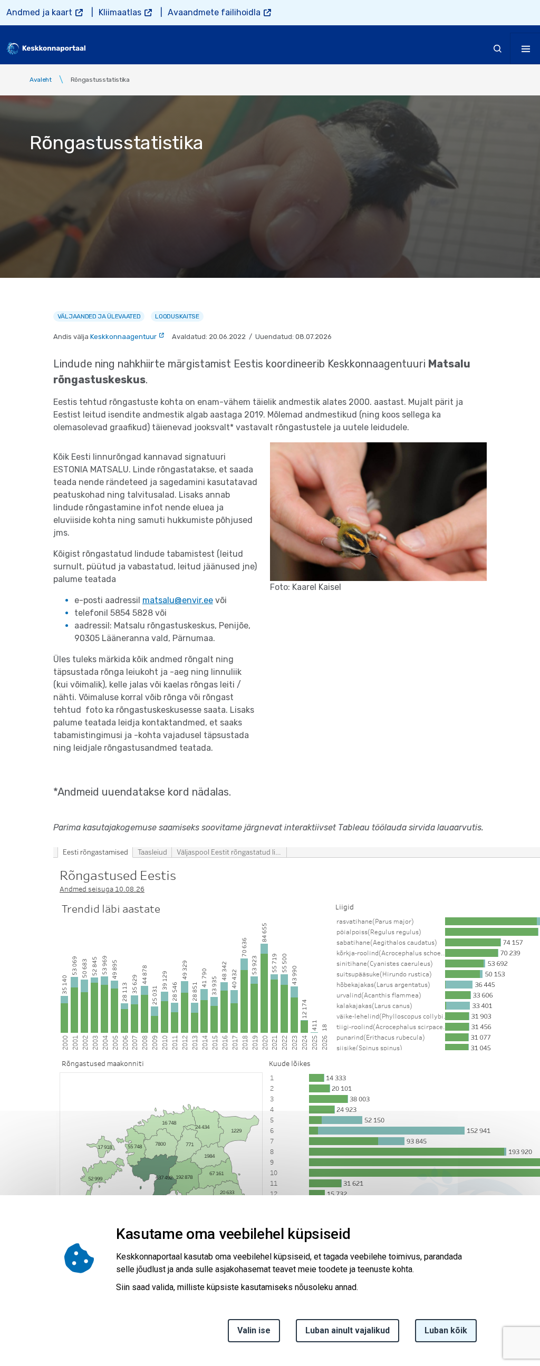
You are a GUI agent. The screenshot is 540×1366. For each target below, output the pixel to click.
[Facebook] (11, 1243)
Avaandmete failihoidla (214, 12)
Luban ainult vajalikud (347, 1330)
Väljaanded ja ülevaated (99, 316)
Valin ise (254, 1330)
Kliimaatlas (120, 12)
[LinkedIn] (11, 1294)
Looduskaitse (177, 316)
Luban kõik (446, 1330)
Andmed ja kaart (39, 12)
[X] (11, 1269)
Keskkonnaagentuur (123, 337)
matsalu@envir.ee (177, 600)
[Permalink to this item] (353, 1234)
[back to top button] (495, 1309)
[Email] (11, 1319)
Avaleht (41, 79)
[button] (378, 511)
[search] (498, 48)
